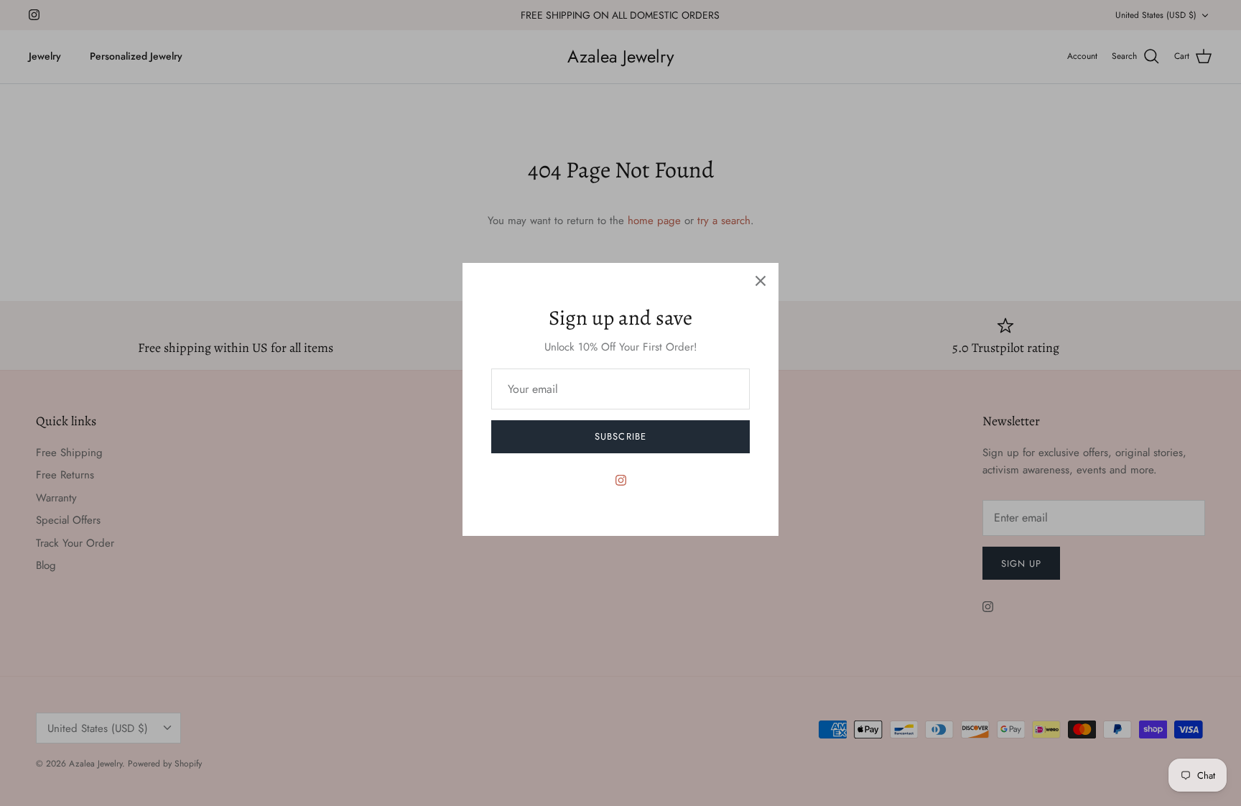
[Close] (760, 281)
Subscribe (620, 436)
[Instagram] (620, 480)
